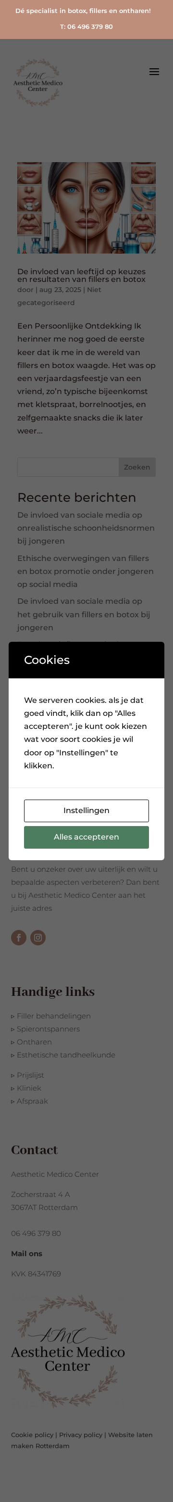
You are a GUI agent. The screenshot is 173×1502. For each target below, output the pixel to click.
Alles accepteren (86, 836)
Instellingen (86, 810)
